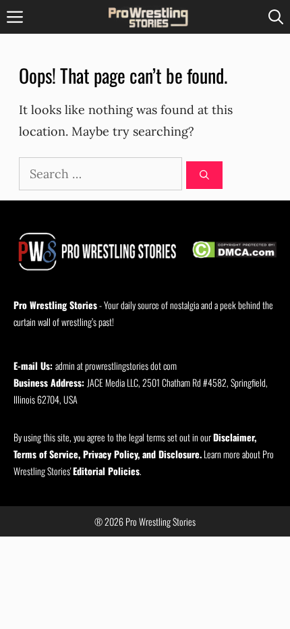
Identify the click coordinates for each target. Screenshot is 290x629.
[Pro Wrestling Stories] (149, 17)
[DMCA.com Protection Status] (234, 252)
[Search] (204, 175)
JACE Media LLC (112, 382)
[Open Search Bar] (276, 17)
